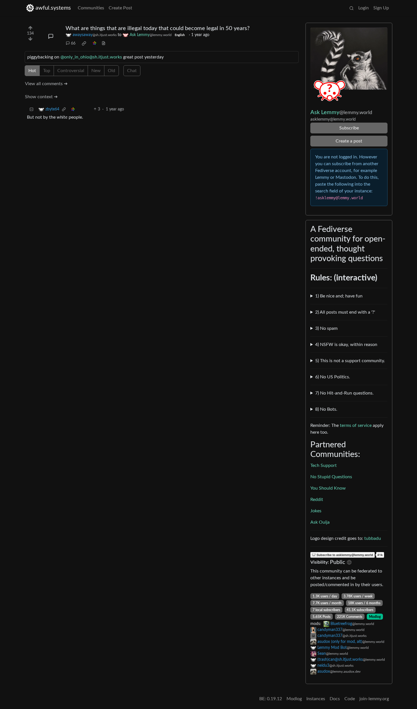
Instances (315, 699)
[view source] (103, 43)
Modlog (375, 616)
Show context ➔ (41, 97)
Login (363, 8)
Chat (132, 70)
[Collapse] (31, 109)
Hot (32, 70)
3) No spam (326, 328)
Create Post (120, 8)
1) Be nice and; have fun (339, 296)
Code (349, 699)
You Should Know (328, 488)
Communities (91, 8)
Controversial (70, 70)
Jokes (315, 511)
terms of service (356, 425)
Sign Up (381, 8)
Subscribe (349, 128)
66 (73, 43)
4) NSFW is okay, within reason (346, 344)
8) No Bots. (326, 409)
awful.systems (53, 8)
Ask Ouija (320, 522)
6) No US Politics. (332, 377)
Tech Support (323, 465)
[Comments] (50, 36)
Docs (335, 699)
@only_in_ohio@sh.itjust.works (91, 57)
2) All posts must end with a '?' (345, 312)
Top (46, 70)
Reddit (316, 499)
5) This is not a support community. (350, 360)
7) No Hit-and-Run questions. (344, 393)
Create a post (349, 141)
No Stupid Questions (331, 477)
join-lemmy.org (374, 699)
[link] (84, 43)
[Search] (351, 8)
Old (111, 70)
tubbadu (372, 538)
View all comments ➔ (46, 83)
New (96, 70)
